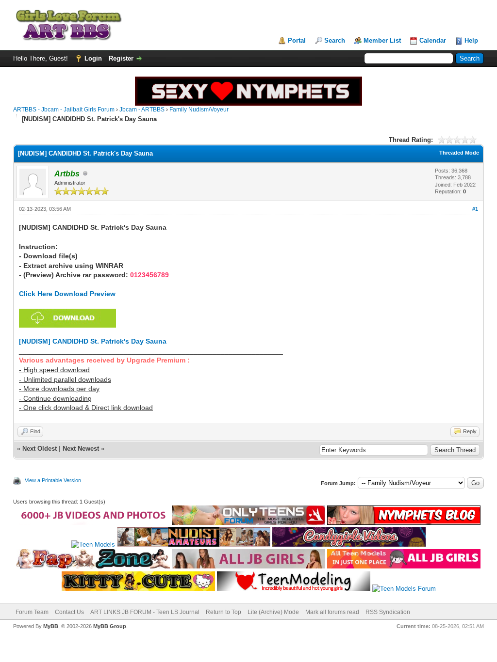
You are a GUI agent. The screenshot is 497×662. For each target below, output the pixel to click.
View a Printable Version (53, 480)
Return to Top (223, 612)
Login (93, 58)
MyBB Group (109, 626)
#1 (475, 209)
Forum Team (32, 612)
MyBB (50, 626)
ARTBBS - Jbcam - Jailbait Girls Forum (64, 109)
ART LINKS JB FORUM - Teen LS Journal (144, 612)
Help (471, 40)
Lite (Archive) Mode (273, 612)
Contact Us (69, 612)
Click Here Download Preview (67, 294)
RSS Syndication (387, 612)
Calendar (432, 40)
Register (121, 58)
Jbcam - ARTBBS (142, 109)
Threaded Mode (459, 153)
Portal (297, 40)
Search (334, 40)
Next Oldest (39, 448)
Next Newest (81, 448)
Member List (382, 40)
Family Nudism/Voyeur (199, 109)
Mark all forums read (332, 612)
